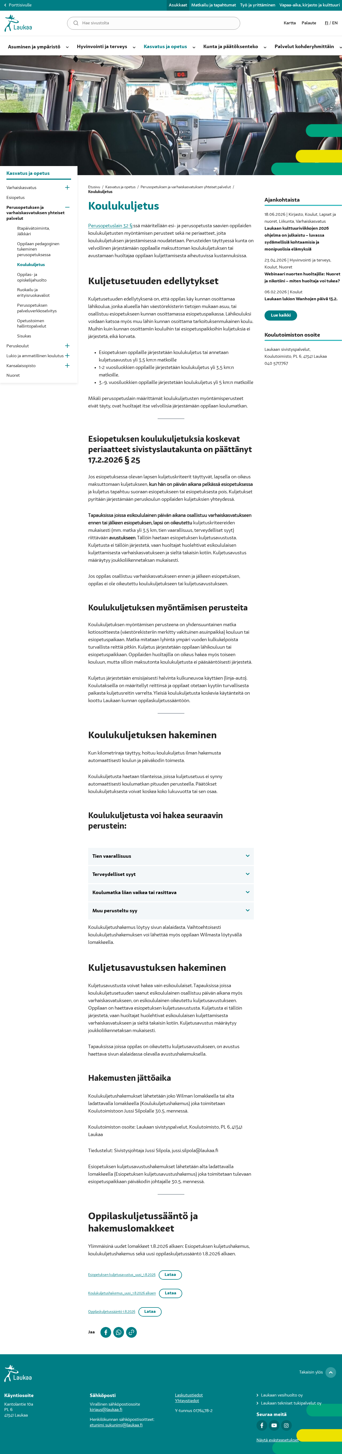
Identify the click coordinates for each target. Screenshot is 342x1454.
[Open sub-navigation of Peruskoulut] (67, 347)
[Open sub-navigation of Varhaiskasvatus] (67, 188)
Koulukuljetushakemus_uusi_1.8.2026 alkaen (122, 1293)
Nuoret (13, 376)
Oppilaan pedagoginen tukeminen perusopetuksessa (38, 249)
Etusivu (94, 187)
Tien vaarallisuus (111, 856)
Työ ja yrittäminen (257, 5)
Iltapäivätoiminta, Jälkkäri (33, 231)
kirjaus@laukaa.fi (106, 1410)
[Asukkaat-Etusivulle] (18, 23)
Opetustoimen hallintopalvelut (31, 324)
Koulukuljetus (31, 265)
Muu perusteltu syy (114, 911)
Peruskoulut (17, 346)
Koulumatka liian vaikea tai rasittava (134, 892)
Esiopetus (15, 198)
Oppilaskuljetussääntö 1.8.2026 (111, 1312)
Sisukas (24, 336)
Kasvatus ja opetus (120, 187)
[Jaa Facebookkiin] (104, 1332)
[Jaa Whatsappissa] (117, 1332)
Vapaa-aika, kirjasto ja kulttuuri (309, 5)
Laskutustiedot (189, 1395)
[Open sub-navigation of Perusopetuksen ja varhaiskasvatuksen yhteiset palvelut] (67, 208)
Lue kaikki (281, 315)
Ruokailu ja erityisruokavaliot (33, 293)
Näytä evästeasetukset (277, 1440)
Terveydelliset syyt (114, 874)
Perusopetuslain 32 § (110, 226)
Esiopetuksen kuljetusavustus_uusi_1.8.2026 (122, 1275)
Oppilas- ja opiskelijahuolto (31, 278)
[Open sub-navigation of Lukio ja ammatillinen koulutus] (67, 356)
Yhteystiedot (187, 1401)
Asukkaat (178, 5)
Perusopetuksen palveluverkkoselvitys (37, 308)
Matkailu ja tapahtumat (213, 5)
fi (326, 23)
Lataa (170, 1275)
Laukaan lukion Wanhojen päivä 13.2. (301, 299)
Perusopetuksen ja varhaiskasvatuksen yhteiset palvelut (35, 213)
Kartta (290, 23)
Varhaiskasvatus (21, 188)
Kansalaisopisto (21, 366)
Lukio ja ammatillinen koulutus (35, 356)
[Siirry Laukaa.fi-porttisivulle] (171, 1373)
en (335, 23)
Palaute (309, 23)
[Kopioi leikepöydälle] (130, 1332)
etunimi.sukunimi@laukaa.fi (116, 1425)
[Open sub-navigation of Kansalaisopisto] (67, 366)
